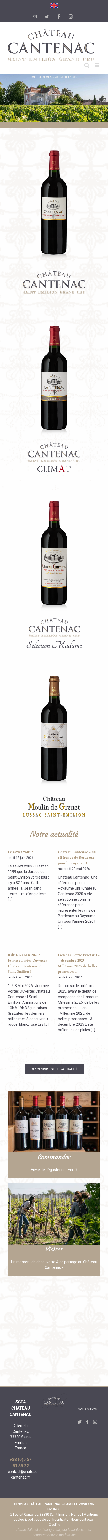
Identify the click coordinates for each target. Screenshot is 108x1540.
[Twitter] (79, 1422)
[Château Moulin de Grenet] (54, 666)
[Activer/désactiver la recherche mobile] (86, 65)
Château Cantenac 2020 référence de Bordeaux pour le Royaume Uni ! (77, 857)
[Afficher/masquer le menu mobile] (97, 65)
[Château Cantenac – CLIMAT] (54, 316)
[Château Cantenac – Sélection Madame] (54, 491)
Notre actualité (54, 834)
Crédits (54, 1525)
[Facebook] (87, 1422)
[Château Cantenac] (54, 140)
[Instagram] (95, 1422)
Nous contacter (82, 1519)
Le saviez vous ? (20, 851)
